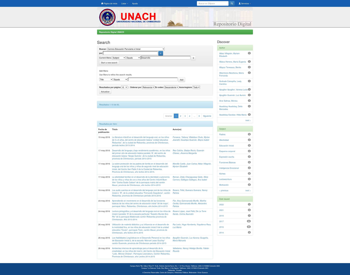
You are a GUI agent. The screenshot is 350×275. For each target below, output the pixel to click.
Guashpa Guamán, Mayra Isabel (195, 139)
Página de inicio (110, 3)
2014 (221, 232)
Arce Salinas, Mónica (228, 100)
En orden (159, 87)
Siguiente (207, 116)
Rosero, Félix (178, 190)
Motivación (224, 184)
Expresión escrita (226, 156)
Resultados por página (110, 87)
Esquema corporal (227, 151)
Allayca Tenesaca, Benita (230, 67)
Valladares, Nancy (180, 248)
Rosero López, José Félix (184, 211)
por (100, 53)
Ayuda (135, 3)
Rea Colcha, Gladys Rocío (184, 150)
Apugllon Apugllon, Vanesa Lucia (233, 89)
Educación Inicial (226, 145)
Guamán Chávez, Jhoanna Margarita (188, 151)
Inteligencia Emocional (229, 168)
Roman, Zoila (178, 176)
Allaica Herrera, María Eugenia (232, 61)
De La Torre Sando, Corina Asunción (189, 212)
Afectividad (224, 140)
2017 (221, 221)
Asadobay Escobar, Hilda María (233, 114)
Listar (124, 3)
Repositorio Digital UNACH (111, 32)
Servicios (245, 3)
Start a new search (109, 62)
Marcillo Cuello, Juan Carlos (185, 163)
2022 (221, 204)
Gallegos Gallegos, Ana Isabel (194, 179)
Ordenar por (135, 87)
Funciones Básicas (227, 162)
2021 (221, 210)
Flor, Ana (176, 200)
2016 (221, 227)
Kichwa (222, 173)
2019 (221, 215)
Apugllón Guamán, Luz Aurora (186, 237)
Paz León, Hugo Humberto (184, 224)
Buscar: (103, 49)
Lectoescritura (225, 179)
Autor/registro (185, 87)
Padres (222, 134)
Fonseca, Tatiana (180, 137)
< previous (223, 190)
